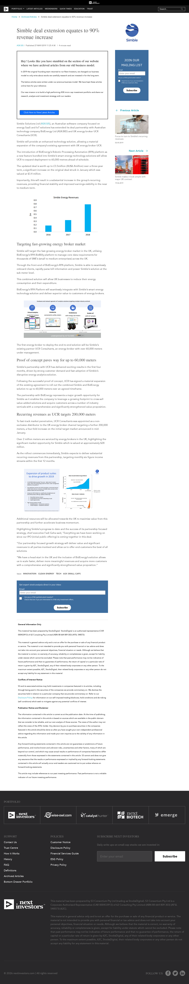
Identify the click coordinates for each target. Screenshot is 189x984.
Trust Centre (11, 847)
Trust (90, 8)
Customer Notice (60, 842)
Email (21, 589)
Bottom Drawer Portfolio (18, 881)
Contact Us (10, 842)
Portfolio (17, 8)
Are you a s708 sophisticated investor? (129, 77)
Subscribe (62, 607)
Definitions (10, 870)
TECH (58, 573)
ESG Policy (57, 859)
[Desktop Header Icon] (8, 9)
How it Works (11, 853)
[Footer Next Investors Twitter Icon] (175, 973)
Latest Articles (34, 8)
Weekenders (51, 8)
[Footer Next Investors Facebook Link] (168, 973)
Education (79, 8)
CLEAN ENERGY (46, 573)
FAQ (6, 864)
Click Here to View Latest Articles (39, 112)
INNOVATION (29, 573)
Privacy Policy (58, 864)
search (182, 9)
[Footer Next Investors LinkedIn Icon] (182, 973)
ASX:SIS (45, 123)
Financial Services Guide (65, 853)
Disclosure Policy (25, 698)
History (8, 859)
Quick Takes (66, 8)
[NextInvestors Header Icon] (94, 2)
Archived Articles (29, 16)
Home (14, 16)
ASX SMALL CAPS (72, 573)
